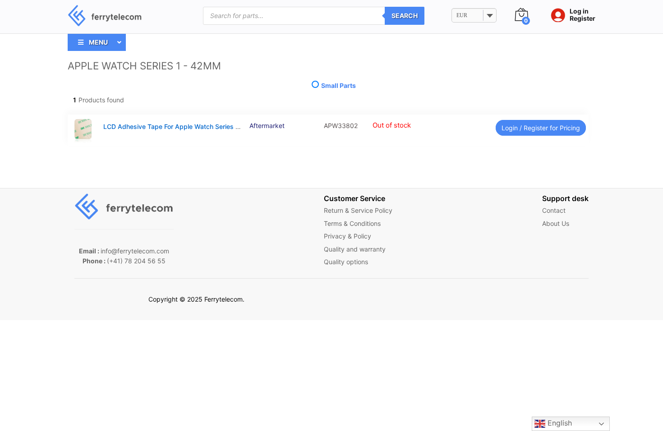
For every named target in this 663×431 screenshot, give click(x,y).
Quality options (346, 262)
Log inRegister (582, 15)
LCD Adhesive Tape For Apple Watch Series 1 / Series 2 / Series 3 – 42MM (214, 126)
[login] (555, 16)
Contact (554, 210)
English (558, 422)
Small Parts (338, 85)
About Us (555, 223)
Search (404, 15)
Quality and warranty (355, 249)
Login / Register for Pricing (541, 128)
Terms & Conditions (352, 223)
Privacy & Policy (347, 236)
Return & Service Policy (358, 210)
